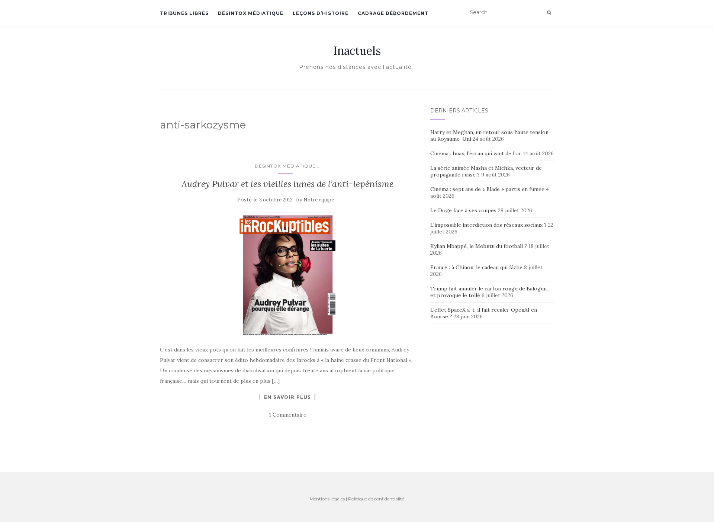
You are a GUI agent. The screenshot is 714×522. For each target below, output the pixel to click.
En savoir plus (287, 397)
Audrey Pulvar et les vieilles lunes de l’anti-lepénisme (287, 184)
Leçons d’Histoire (320, 13)
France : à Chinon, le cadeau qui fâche (476, 267)
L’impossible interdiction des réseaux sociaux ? (488, 225)
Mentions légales (327, 499)
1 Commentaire (287, 414)
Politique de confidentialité (376, 499)
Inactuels (357, 50)
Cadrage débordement (393, 13)
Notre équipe (318, 200)
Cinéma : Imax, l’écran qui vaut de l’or (475, 153)
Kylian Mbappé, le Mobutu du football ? (478, 246)
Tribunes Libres (184, 13)
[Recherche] (549, 12)
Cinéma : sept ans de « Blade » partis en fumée (487, 189)
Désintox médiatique (250, 13)
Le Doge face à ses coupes (463, 210)
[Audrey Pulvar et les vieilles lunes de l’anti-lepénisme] (287, 274)
